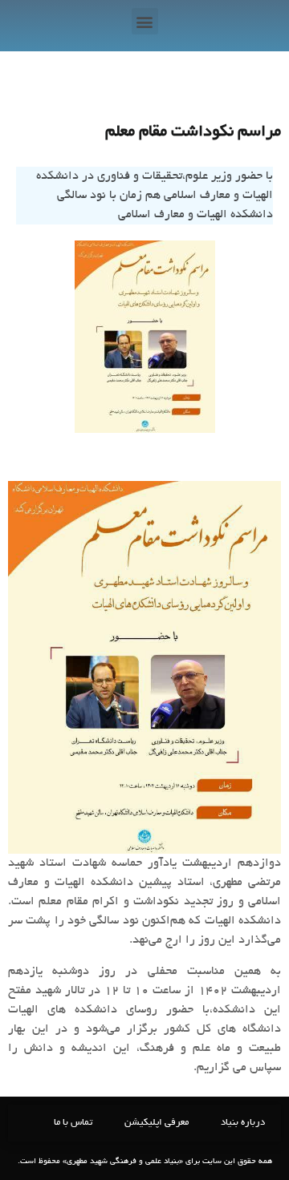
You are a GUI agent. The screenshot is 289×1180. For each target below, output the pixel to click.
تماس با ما (73, 1122)
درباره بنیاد (243, 1122)
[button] (145, 21)
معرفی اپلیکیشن (156, 1122)
